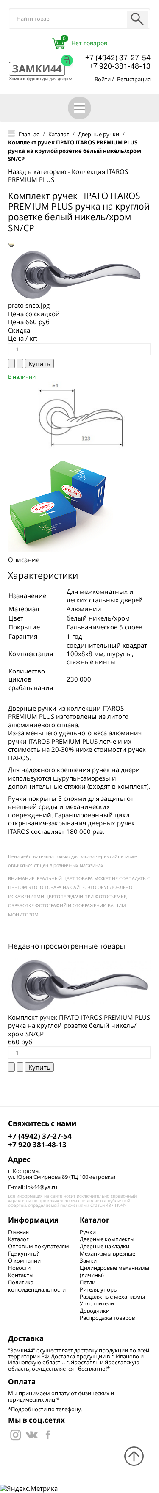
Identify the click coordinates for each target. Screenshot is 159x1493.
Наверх (134, 1456)
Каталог (18, 1239)
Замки (88, 1260)
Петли (87, 1282)
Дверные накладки (104, 1246)
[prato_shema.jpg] (79, 415)
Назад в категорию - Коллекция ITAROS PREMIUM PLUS (68, 175)
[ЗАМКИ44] (31, 1434)
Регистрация (134, 79)
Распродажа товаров (107, 1318)
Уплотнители (97, 1303)
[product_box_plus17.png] (61, 502)
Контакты (20, 1275)
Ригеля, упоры (99, 1289)
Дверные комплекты (107, 1239)
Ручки (88, 1232)
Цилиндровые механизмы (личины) (114, 1271)
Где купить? (23, 1253)
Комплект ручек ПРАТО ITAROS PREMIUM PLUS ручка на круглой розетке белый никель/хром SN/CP (79, 1025)
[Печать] (11, 243)
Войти (103, 79)
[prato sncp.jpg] (76, 274)
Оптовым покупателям (38, 1246)
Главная (18, 1232)
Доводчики (94, 1310)
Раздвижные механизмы (112, 1296)
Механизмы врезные (107, 1253)
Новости (19, 1268)
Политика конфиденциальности (37, 1285)
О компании (24, 1260)
